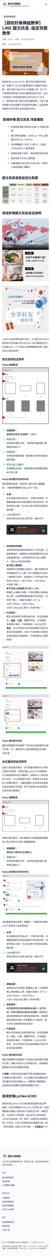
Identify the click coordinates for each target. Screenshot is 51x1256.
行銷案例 (6, 1197)
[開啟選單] (46, 4)
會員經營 (6, 1225)
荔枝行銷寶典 (14, 1156)
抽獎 (13, 620)
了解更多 (39, 1126)
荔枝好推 (6, 1181)
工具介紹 (6, 1229)
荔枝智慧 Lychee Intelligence (18, 1242)
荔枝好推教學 (9, 16)
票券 (9, 628)
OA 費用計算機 (8, 1185)
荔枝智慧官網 (8, 1222)
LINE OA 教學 (8, 1209)
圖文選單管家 (8, 1177)
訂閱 (19, 620)
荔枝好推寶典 (8, 1205)
